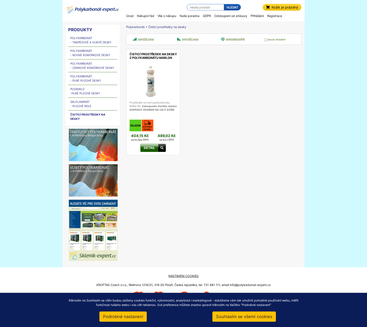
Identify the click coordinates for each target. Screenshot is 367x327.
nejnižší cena (146, 39)
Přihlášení (257, 16)
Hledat (232, 7)
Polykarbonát (135, 27)
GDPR (207, 16)
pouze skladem (276, 39)
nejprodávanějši (235, 39)
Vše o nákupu (167, 16)
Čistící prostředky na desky (87, 116)
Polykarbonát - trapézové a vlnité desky (91, 40)
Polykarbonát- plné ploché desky (85, 78)
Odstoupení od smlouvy (230, 16)
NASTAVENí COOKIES (183, 276)
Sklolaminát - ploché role (80, 104)
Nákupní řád (145, 16)
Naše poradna (189, 16)
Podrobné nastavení (123, 316)
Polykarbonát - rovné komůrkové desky (90, 53)
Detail (149, 148)
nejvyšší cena (190, 39)
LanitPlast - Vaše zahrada (93, 11)
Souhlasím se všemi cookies (244, 316)
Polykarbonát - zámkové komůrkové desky (92, 65)
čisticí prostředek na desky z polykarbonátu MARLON (153, 55)
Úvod (130, 16)
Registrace (274, 16)
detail (133, 66)
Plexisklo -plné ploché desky (85, 91)
